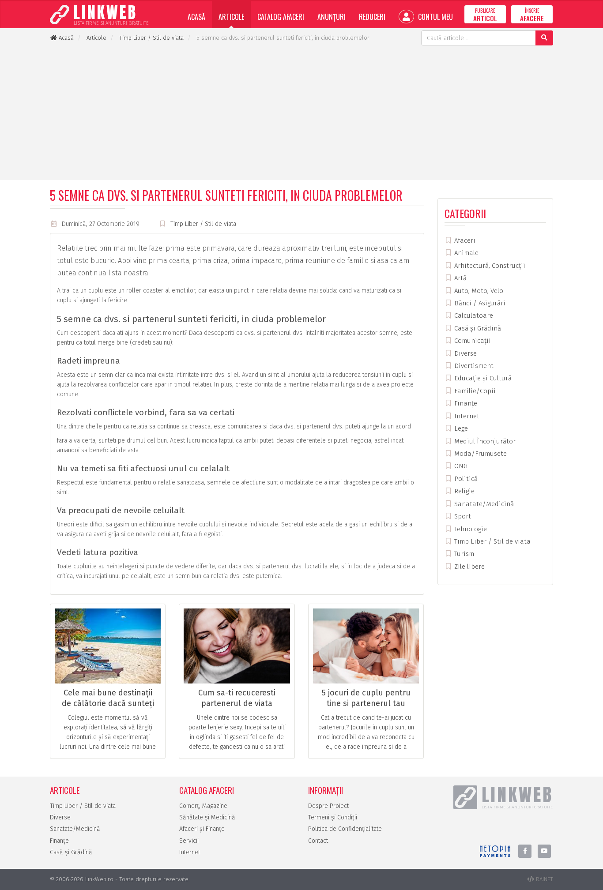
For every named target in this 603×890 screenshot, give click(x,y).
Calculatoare (472, 315)
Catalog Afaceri (280, 16)
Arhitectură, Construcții (488, 266)
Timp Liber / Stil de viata (203, 224)
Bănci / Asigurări (478, 303)
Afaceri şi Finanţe (202, 829)
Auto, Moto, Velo (477, 291)
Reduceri (372, 16)
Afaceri (463, 240)
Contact (318, 841)
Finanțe (464, 403)
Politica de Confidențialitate (345, 829)
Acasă (196, 16)
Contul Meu (434, 16)
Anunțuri (331, 16)
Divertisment (473, 366)
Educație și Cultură (482, 378)
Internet (465, 416)
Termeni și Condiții (332, 817)
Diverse (464, 353)
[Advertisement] (301, 111)
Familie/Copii (474, 391)
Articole (231, 16)
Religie (463, 491)
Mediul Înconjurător (484, 441)
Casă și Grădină (476, 328)
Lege (460, 428)
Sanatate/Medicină (483, 504)
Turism (463, 554)
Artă (459, 278)
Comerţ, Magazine (203, 806)
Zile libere (468, 567)
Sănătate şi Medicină (207, 817)
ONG (459, 466)
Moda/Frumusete (479, 454)
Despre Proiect (328, 806)
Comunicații (471, 341)
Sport (461, 516)
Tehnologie (469, 529)
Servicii (189, 841)
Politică (465, 479)
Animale (465, 253)
